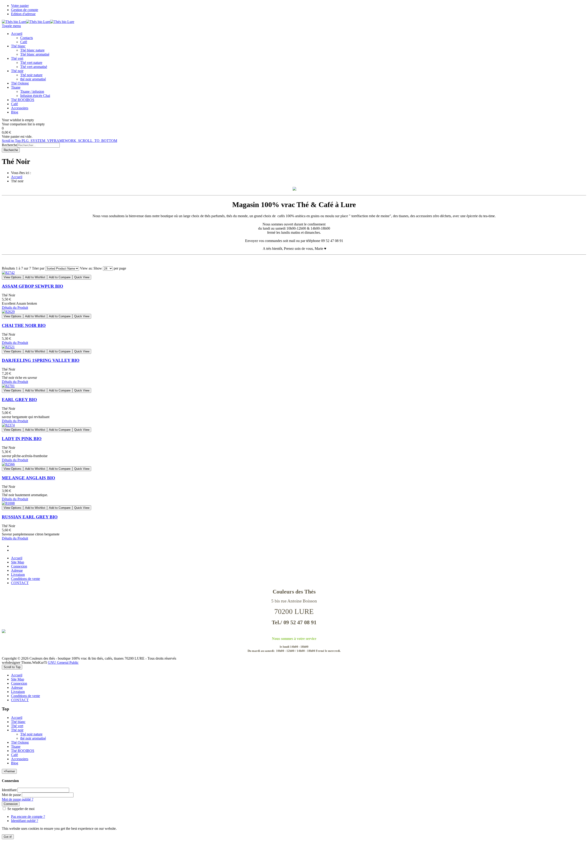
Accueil (16, 177)
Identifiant (9, 790)
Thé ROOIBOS (22, 751)
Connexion (19, 566)
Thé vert (17, 726)
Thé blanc (18, 722)
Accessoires (19, 759)
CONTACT (20, 583)
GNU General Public (63, 662)
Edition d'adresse (23, 14)
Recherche (9, 145)
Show (97, 268)
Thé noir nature (31, 734)
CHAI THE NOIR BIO (24, 325)
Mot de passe (11, 795)
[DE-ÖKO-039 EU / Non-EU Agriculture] (294, 631)
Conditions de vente (25, 579)
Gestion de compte (24, 10)
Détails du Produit (15, 307)
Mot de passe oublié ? (17, 799)
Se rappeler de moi (20, 809)
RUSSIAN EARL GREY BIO (30, 517)
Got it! (8, 836)
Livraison (18, 575)
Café (14, 755)
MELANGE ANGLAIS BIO (28, 477)
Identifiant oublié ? (24, 821)
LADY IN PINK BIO (22, 438)
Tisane (15, 746)
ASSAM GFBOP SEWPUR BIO (32, 286)
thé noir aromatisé (33, 738)
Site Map (17, 562)
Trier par (38, 268)
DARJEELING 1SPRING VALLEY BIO (40, 360)
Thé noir (17, 730)
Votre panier (20, 6)
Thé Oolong (20, 742)
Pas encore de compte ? (28, 816)
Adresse (17, 570)
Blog (14, 763)
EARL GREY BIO (19, 399)
